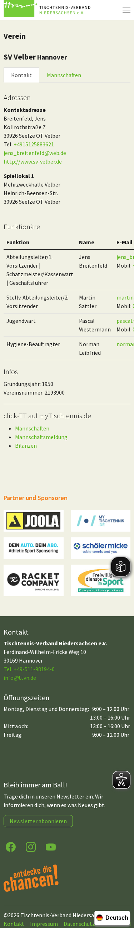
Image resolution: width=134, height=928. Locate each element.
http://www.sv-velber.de (33, 161)
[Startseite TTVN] (48, 10)
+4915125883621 (34, 144)
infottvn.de (20, 677)
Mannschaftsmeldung (41, 437)
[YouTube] (50, 846)
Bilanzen (26, 445)
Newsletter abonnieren (38, 821)
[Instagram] (30, 846)
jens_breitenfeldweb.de (35, 152)
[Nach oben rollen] (121, 894)
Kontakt (21, 75)
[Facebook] (10, 846)
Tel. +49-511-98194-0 (29, 669)
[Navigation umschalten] (126, 10)
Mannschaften (64, 75)
